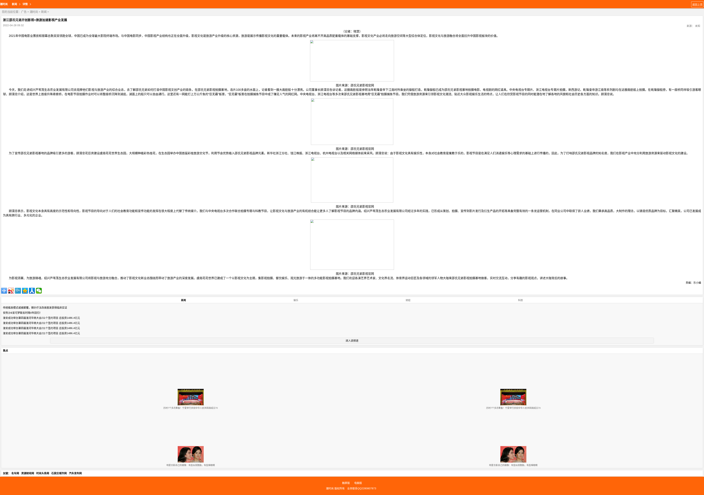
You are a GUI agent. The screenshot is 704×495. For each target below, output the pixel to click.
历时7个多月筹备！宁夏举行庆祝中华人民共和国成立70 (190, 408)
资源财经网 (27, 473)
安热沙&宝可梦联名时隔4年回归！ (22, 312)
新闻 (44, 11)
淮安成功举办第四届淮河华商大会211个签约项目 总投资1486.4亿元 (41, 317)
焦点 (5, 350)
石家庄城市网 (59, 473)
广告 (24, 11)
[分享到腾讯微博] (18, 291)
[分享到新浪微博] (11, 291)
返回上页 (697, 4)
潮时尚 (4, 4)
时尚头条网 (42, 473)
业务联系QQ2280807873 (361, 488)
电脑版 (358, 482)
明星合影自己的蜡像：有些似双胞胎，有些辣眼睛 (190, 465)
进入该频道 (352, 340)
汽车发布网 (75, 473)
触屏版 (346, 482)
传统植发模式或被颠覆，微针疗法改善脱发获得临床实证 (35, 307)
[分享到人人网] (32, 291)
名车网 (15, 473)
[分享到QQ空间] (25, 291)
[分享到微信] (39, 291)
